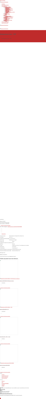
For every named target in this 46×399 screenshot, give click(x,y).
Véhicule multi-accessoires (9, 16)
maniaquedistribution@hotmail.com (6, 393)
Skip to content (2, 0)
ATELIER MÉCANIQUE (5, 21)
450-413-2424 (2, 389)
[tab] (24, 234)
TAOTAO (5, 14)
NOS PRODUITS (4, 6)
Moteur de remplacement (9, 10)
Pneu (6, 21)
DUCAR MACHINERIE (18, 226)
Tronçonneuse (7, 13)
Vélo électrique (7, 14)
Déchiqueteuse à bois (11, 226)
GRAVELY (5, 17)
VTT (6, 15)
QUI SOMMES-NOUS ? (5, 5)
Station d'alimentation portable (10, 12)
